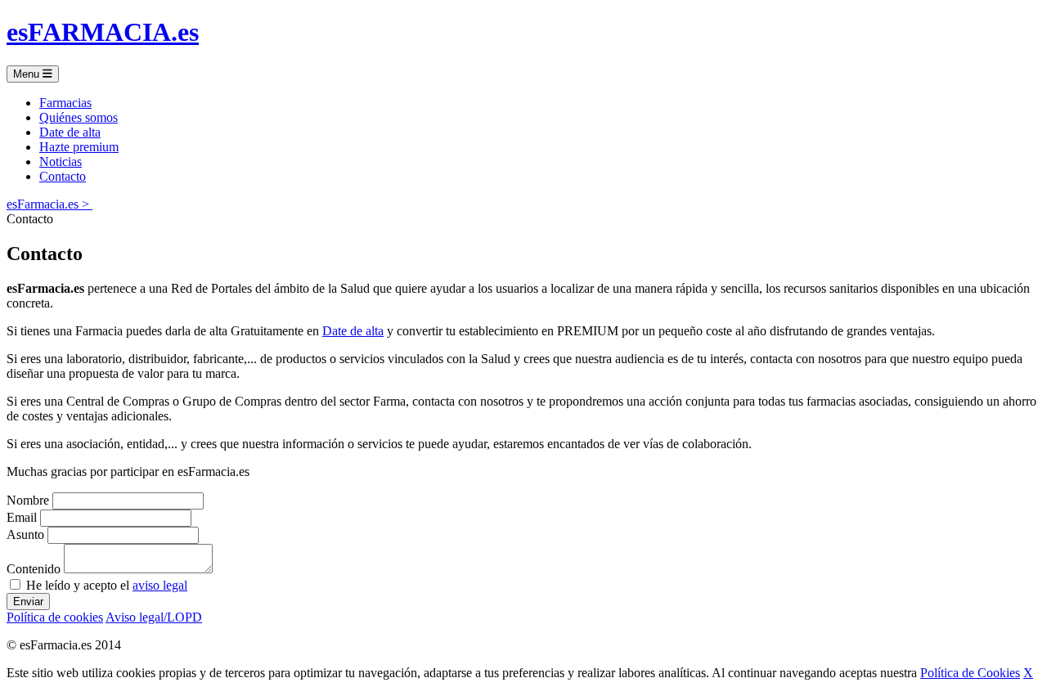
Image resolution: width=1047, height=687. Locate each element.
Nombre (28, 500)
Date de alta (70, 132)
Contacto (62, 176)
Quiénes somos (78, 117)
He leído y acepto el (105, 585)
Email (22, 517)
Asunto (25, 534)
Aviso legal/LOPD (154, 617)
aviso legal (160, 585)
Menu (28, 74)
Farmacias (65, 103)
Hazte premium (79, 147)
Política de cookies (55, 617)
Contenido (34, 569)
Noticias (60, 161)
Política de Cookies (970, 673)
